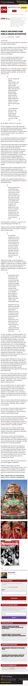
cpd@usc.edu (24, 679)
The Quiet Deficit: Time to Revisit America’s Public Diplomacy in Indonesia (14, 635)
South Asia (6, 568)
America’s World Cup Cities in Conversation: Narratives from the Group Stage (12, 627)
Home (2, 14)
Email (3, 589)
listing (12, 227)
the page (22, 180)
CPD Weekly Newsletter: (13, 587)
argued (19, 265)
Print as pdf (4, 40)
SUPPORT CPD (8, 682)
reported (6, 73)
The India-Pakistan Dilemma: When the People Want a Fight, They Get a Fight (13, 656)
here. (18, 26)
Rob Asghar (11, 572)
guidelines (12, 668)
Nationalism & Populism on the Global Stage (13, 648)
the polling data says (21, 65)
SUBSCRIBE (23, 7)
